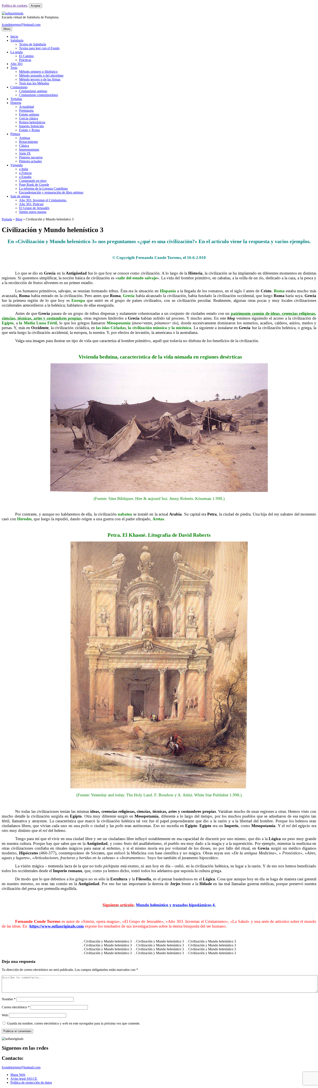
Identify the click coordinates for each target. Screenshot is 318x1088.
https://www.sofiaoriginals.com (56, 926)
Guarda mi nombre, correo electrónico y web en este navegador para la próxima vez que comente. (73, 1023)
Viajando (16, 165)
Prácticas (25, 60)
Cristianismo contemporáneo (38, 95)
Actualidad (26, 106)
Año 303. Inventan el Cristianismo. (43, 200)
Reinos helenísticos (32, 122)
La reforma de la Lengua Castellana (43, 188)
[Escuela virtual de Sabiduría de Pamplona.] (12, 13)
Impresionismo (29, 149)
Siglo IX (25, 153)
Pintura (15, 134)
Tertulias (16, 99)
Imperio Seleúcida (31, 126)
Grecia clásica (28, 118)
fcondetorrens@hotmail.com (21, 24)
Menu (6, 29)
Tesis (13, 68)
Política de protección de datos (31, 1082)
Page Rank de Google (34, 184)
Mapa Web (17, 1075)
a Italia (23, 169)
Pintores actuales (30, 161)
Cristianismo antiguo (33, 91)
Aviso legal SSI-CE (23, 1078)
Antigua (24, 138)
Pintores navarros (31, 157)
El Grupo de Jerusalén (34, 208)
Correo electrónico (16, 1007)
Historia (15, 103)
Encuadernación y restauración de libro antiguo (51, 192)
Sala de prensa (20, 196)
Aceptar (35, 5)
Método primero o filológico (38, 71)
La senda (16, 52)
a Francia (25, 173)
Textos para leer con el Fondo (39, 48)
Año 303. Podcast (31, 204)
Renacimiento (28, 142)
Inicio (14, 36)
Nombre (9, 999)
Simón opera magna (32, 212)
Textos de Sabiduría (32, 44)
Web (5, 1015)
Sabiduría (16, 40)
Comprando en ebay (33, 181)
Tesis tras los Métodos (34, 83)
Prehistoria (26, 110)
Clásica (24, 145)
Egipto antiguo (29, 114)
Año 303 (16, 64)
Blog (19, 219)
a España (25, 177)
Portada (7, 219)
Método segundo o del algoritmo (41, 75)
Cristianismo (18, 87)
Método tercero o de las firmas (39, 79)
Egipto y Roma (29, 130)
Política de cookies (14, 5)
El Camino (26, 56)
